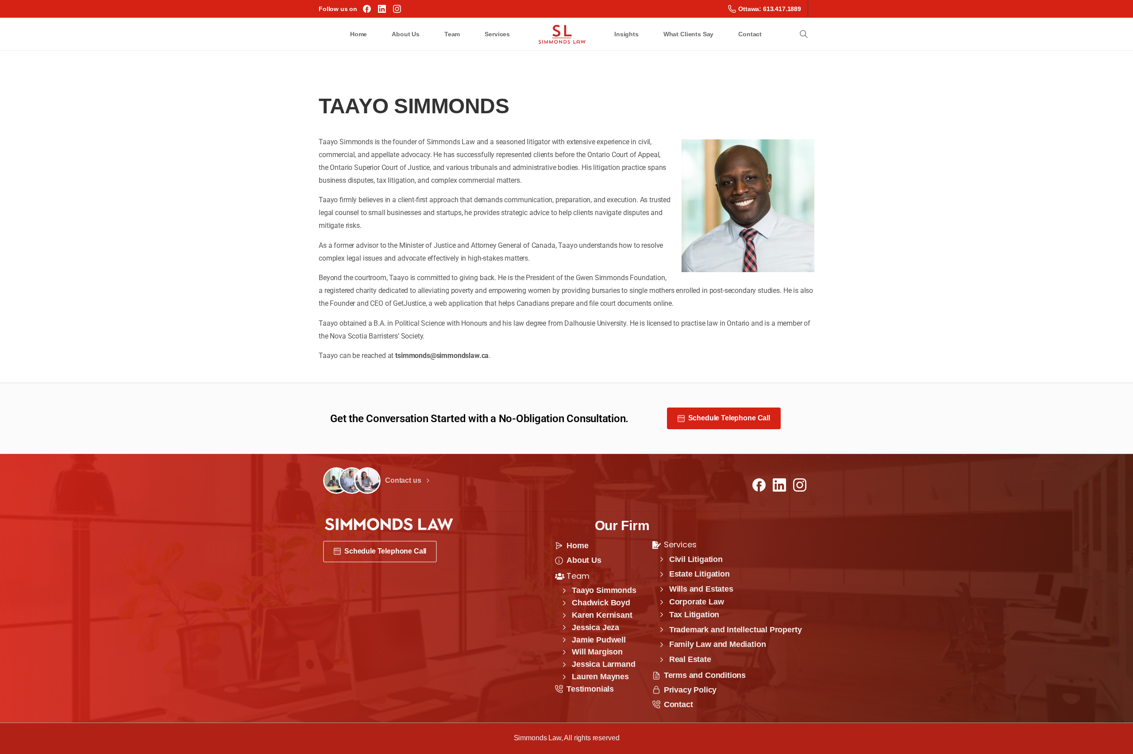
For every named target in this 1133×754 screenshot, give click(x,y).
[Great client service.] (367, 480)
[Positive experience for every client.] (352, 480)
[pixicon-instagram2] (800, 484)
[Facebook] (366, 9)
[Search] (803, 34)
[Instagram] (397, 9)
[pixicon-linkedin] (779, 484)
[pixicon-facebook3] (759, 484)
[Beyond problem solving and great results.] (336, 480)
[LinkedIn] (381, 9)
